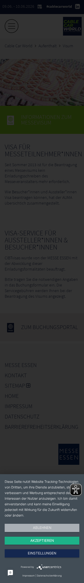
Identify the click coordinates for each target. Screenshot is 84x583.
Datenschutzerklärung (49, 575)
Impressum (28, 575)
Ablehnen (42, 527)
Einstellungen (42, 553)
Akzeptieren (42, 540)
